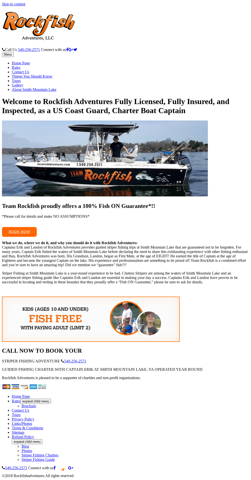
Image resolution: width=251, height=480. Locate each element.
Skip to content (13, 4)
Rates (16, 67)
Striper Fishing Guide (38, 459)
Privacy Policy (23, 419)
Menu (8, 54)
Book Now (19, 232)
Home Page (21, 63)
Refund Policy (23, 437)
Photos (27, 451)
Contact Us (20, 72)
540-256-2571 (29, 50)
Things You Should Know (32, 76)
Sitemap (18, 432)
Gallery (17, 85)
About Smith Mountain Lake (34, 89)
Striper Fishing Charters (40, 455)
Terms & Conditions (27, 428)
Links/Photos (22, 423)
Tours (16, 81)
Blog (25, 446)
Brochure (29, 406)
